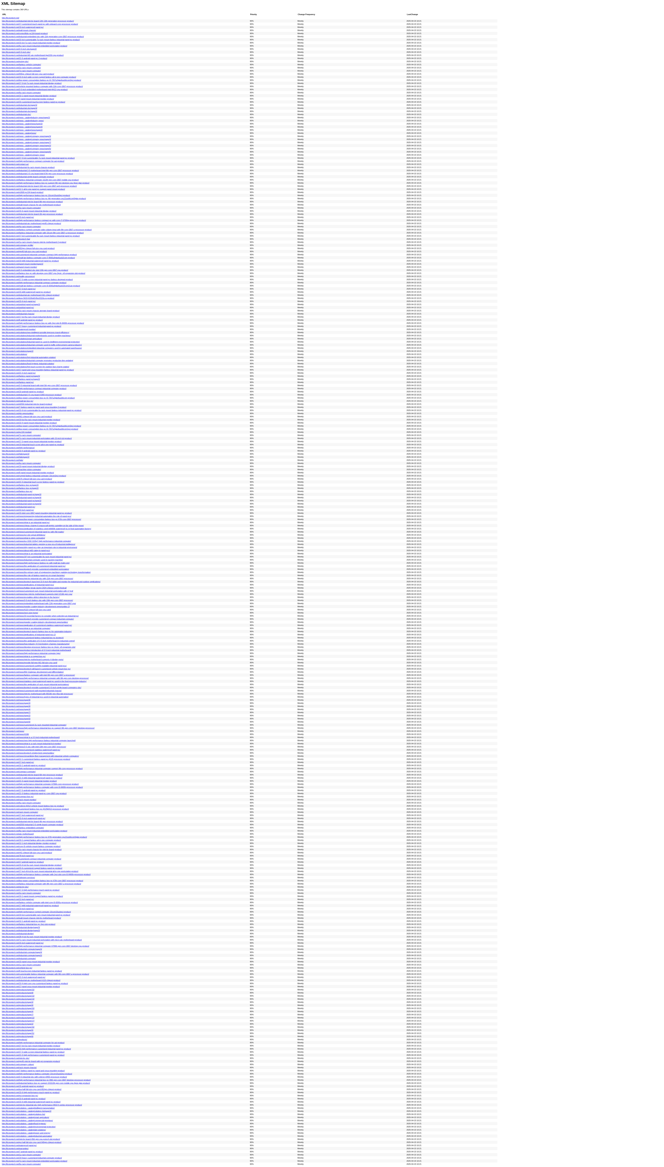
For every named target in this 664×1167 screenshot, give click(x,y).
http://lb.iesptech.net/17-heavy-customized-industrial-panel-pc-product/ (31, 326)
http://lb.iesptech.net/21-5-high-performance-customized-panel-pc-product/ (33, 1055)
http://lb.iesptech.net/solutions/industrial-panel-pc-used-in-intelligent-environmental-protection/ (41, 342)
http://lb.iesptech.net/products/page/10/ (18, 1008)
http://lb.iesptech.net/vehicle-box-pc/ (17, 968)
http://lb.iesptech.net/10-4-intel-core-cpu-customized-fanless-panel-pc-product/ (35, 983)
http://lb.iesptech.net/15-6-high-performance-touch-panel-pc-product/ (30, 1092)
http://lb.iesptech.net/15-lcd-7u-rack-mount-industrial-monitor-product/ (31, 43)
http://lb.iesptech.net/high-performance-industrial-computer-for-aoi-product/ (33, 1043)
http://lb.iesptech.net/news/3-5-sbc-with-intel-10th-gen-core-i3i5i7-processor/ (34, 747)
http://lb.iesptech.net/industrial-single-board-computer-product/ (28, 177)
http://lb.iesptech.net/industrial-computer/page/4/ (22, 952)
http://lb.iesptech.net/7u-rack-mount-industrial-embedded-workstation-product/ (34, 1161)
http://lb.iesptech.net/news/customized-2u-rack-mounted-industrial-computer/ (34, 725)
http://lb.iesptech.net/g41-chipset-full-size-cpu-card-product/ (27, 853)
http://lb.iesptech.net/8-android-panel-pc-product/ (22, 320)
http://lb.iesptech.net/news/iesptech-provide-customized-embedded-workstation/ (35, 569)
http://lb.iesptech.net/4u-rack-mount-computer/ (21, 226)
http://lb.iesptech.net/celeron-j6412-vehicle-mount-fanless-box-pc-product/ (33, 806)
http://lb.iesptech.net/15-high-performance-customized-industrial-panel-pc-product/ (36, 1049)
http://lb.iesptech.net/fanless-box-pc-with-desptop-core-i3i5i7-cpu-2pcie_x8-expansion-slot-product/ (43, 273)
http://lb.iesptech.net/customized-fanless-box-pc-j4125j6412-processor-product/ (35, 809)
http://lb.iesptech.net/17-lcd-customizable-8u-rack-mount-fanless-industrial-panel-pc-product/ (41, 236)
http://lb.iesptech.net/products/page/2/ (17, 1024)
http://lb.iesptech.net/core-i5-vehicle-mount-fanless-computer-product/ (31, 846)
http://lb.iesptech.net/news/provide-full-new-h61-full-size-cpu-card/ (29, 663)
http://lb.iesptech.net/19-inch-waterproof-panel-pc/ (23, 27)
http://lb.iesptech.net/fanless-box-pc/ (17, 491)
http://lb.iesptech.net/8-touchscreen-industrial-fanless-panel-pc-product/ (32, 971)
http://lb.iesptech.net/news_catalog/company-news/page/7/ (26, 142)
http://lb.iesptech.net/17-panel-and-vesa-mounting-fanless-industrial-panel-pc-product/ (38, 370)
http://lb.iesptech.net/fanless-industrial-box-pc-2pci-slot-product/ (28, 924)
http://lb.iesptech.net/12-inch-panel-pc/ (18, 899)
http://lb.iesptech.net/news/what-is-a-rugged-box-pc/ (24, 656)
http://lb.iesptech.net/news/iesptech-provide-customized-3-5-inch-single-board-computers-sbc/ (41, 687)
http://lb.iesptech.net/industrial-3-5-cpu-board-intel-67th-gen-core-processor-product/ (37, 174)
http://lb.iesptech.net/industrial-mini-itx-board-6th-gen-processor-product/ (32, 775)
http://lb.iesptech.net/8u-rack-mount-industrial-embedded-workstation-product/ (34, 831)
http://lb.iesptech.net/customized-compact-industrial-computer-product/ (31, 859)
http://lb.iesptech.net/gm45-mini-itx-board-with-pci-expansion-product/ (31, 1061)
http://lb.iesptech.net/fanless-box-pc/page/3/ (20, 485)
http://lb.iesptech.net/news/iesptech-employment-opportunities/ (28, 753)
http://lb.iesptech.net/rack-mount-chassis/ (19, 1067)
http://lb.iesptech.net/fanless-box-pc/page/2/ (20, 488)
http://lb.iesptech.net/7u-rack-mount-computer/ (21, 71)
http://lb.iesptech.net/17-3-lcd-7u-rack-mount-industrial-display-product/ (32, 83)
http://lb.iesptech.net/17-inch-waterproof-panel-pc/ (23, 815)
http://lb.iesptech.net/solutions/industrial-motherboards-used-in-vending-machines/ (36, 335)
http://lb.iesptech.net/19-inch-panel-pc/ (18, 909)
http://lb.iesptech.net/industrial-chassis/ (18, 314)
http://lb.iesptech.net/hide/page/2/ (15, 457)
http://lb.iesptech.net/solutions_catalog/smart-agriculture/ (25, 1117)
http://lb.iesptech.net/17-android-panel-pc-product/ (23, 862)
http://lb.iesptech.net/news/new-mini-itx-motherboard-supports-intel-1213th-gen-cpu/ (37, 594)
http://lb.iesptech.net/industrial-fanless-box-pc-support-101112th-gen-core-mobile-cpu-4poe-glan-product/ (46, 1083)
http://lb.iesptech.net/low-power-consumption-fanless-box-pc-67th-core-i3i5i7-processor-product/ (42, 881)
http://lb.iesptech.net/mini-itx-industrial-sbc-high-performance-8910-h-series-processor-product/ (42, 1105)
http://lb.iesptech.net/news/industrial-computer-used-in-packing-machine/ (32, 560)
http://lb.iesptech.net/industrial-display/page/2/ (21, 930)
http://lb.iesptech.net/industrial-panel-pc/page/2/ (21, 501)
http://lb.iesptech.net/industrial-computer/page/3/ (22, 949)
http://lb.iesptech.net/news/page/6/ (16, 722)
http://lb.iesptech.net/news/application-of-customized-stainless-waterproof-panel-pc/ (37, 625)
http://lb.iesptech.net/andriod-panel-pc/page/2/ (21, 304)
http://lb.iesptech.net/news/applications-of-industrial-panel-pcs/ (28, 585)
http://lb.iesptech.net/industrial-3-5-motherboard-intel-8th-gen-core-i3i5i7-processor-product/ (40, 170)
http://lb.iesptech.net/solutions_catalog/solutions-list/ (23, 1114)
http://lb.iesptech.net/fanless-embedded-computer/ (23, 828)
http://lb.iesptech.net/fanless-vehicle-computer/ (21, 65)
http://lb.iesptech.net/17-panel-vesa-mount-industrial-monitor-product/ (31, 986)
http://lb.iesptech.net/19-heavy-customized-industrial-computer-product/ (32, 1158)
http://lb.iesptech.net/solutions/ (14, 354)
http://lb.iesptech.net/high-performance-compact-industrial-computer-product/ (34, 388)
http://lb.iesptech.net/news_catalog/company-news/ (23, 155)
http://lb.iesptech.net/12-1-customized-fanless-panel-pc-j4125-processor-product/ (36, 759)
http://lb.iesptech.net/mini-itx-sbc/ (15, 1058)
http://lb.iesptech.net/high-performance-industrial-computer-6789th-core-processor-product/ (40, 784)
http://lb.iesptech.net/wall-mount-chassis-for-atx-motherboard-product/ (31, 205)
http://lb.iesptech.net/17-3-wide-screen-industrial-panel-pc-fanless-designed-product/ (37, 279)
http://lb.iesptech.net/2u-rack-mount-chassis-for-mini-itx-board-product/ (32, 849)
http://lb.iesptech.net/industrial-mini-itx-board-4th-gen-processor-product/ (32, 821)
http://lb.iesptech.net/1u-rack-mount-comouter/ (21, 965)
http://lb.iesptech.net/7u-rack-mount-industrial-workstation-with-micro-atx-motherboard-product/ (42, 940)
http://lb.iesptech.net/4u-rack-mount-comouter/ (21, 208)
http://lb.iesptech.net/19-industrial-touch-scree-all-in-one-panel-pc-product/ (33, 445)
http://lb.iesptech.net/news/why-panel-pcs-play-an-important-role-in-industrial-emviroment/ (39, 547)
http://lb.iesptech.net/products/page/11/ (18, 1033)
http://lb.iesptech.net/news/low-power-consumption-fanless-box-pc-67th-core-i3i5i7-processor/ (41, 519)
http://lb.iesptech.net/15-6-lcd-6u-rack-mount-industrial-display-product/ (32, 865)
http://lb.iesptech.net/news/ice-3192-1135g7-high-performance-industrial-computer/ (36, 541)
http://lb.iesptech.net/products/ (14, 1039)
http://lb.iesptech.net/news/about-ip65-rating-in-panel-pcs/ (26, 550)
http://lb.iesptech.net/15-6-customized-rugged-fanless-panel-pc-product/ (32, 868)
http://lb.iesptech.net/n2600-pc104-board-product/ (22, 192)
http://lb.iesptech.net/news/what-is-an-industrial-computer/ (26, 628)
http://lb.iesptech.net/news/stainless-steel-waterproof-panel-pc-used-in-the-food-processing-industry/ (44, 681)
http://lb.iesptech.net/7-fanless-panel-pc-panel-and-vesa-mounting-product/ (33, 1071)
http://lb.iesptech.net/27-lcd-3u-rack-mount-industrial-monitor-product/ (31, 1046)
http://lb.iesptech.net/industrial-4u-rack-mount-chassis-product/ (28, 167)
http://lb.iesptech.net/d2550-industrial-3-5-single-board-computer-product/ (32, 825)
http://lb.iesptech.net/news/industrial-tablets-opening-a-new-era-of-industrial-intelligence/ (38, 544)
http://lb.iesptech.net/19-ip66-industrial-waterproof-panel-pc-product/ (30, 261)
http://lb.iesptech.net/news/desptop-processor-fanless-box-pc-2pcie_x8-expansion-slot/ (38, 647)
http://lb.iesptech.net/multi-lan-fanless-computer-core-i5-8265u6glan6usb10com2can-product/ (41, 286)
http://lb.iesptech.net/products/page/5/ (17, 1030)
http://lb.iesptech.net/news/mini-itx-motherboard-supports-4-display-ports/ (32, 659)
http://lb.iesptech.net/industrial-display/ (18, 934)
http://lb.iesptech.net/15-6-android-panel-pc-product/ (23, 1099)
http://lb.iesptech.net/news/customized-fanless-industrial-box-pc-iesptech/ (33, 638)
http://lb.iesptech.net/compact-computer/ (19, 772)
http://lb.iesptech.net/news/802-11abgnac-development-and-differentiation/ (33, 672)
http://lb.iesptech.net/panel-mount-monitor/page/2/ (22, 264)
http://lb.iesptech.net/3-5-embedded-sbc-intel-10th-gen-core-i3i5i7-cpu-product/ (35, 270)
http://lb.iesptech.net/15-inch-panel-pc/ (18, 217)
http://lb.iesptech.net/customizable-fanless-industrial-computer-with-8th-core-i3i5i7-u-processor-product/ (45, 974)
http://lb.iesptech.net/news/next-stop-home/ (20, 613)
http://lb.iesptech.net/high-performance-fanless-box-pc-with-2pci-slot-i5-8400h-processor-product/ (43, 323)
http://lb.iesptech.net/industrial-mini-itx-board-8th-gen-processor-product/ (32, 202)
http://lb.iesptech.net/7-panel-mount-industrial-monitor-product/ (28, 99)
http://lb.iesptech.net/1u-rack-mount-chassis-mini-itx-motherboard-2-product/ (34, 242)
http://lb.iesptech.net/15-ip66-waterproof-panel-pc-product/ (26, 292)
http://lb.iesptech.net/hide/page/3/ (15, 454)
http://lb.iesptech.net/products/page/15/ (18, 990)
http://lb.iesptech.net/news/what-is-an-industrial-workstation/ (27, 554)
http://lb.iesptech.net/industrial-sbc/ (16, 114)
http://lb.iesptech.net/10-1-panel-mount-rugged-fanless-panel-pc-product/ (32, 896)
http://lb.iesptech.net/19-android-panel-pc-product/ (23, 392)
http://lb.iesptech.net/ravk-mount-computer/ (20, 812)
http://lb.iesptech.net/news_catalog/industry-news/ (23, 121)
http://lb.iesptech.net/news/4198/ (15, 734)
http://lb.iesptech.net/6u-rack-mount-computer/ (21, 463)
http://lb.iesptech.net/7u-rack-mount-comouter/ (21, 435)
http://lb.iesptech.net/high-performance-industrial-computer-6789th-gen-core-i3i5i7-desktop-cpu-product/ (45, 946)
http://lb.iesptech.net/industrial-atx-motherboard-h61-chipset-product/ (30, 295)
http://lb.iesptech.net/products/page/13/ (18, 996)
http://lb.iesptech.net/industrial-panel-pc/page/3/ (21, 494)
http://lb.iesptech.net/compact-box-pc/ (18, 796)
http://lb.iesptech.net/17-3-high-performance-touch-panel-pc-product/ (30, 890)
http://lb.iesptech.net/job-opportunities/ (18, 413)
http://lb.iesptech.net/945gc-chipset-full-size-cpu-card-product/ (28, 74)
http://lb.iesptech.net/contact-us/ (15, 164)
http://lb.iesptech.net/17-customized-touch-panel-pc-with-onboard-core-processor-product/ (40, 24)
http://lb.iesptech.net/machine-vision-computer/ (21, 469)
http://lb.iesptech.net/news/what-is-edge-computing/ (23, 538)
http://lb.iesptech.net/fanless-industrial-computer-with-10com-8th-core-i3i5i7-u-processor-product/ (43, 233)
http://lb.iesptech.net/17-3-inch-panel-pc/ (19, 289)
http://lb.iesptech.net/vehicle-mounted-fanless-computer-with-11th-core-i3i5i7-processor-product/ (42, 86)
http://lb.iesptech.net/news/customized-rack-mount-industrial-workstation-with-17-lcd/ (37, 591)
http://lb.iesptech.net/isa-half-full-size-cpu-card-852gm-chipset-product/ (31, 1089)
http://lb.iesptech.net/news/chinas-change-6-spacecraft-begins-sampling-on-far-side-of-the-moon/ (43, 525)
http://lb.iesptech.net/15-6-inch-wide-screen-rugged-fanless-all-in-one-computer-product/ (39, 77)
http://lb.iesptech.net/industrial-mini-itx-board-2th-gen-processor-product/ (32, 214)
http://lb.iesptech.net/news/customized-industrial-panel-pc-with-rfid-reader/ (33, 532)
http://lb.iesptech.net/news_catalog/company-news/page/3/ (26, 136)
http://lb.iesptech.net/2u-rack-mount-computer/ (21, 893)
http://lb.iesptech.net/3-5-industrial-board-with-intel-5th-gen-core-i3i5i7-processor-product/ (39, 385)
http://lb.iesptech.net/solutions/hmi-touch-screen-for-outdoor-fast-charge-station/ (35, 367)
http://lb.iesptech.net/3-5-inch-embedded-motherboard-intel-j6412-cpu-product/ (35, 89)
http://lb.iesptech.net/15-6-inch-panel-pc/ (19, 301)
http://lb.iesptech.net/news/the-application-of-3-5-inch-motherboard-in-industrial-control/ (38, 641)
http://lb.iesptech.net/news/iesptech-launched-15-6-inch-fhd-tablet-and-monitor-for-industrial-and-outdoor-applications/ (51, 582)
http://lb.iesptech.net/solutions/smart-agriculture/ (22, 339)
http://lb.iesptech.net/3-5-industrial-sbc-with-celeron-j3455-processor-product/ (34, 1077)
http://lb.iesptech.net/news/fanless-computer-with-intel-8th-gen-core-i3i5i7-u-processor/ (38, 675)
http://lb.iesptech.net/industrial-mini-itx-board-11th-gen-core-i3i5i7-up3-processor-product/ (39, 186)
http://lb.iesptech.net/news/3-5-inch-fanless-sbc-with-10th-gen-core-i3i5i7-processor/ (37, 600)
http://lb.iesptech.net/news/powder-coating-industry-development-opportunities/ (35, 622)
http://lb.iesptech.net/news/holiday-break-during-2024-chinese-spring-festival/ (34, 588)
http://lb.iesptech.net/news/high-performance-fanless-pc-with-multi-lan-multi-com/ (36, 563)
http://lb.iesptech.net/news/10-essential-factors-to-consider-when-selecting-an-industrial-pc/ (40, 616)
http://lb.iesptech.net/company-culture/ (18, 1064)
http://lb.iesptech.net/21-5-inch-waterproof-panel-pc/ (23, 977)
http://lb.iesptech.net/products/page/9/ (17, 1005)
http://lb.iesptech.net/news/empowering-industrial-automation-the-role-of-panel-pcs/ (36, 516)
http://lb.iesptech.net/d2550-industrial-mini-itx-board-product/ (27, 404)
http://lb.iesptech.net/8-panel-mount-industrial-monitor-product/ (28, 473)
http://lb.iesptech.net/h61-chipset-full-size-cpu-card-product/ (27, 416)
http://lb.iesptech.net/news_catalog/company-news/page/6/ (26, 152)
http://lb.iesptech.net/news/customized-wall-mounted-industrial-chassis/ (32, 691)
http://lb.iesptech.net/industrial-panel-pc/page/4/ (21, 497)
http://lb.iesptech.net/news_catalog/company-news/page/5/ (26, 149)
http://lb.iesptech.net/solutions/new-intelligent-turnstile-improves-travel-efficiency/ (35, 332)
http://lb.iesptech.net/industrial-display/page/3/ (21, 927)
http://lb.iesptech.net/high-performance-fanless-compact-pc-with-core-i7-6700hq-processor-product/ (44, 220)
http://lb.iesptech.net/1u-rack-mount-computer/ (21, 1155)
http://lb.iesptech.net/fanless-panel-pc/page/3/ (21, 376)
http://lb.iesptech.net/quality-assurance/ (18, 276)
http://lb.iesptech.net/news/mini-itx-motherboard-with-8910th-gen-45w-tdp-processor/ (37, 694)
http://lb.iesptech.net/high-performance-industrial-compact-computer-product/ (34, 283)
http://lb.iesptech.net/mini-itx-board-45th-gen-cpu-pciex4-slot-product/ (31, 1139)
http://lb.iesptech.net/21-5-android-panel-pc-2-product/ (24, 58)
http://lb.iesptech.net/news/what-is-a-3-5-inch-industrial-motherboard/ (31, 737)
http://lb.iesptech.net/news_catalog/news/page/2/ (22, 130)
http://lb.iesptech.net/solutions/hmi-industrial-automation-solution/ (29, 357)
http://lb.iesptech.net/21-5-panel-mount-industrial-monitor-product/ (29, 781)
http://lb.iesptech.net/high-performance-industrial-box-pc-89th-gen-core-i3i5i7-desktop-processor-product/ (46, 1080)
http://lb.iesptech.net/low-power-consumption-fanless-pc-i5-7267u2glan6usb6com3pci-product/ (41, 426)
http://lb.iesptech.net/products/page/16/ (18, 1027)
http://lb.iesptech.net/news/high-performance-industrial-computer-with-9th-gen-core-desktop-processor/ (45, 678)
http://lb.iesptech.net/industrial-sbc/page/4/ (19, 108)
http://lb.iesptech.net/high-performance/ (18, 448)
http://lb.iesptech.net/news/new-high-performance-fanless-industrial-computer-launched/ (39, 740)
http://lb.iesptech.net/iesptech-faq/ (16, 239)
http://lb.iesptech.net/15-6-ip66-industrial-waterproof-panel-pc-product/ (31, 1102)
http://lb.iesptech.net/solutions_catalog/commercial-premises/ (27, 1120)
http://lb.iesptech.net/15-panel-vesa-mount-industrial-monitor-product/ (31, 962)
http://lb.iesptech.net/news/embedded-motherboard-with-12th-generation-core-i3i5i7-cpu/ (39, 603)
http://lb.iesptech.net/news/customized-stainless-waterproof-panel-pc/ (31, 750)
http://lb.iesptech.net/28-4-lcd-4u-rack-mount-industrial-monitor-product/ (32, 937)
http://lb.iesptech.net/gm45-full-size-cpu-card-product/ (24, 251)
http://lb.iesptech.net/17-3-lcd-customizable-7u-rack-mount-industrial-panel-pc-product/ (38, 158)
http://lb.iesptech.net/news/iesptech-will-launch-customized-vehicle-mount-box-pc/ (36, 669)
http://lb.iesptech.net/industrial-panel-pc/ (18, 507)
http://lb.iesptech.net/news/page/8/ (16, 700)
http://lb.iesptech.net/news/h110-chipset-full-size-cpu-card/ (26, 610)
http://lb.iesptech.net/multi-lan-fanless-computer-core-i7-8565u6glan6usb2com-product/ (38, 258)
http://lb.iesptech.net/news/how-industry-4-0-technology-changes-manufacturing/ (36, 644)
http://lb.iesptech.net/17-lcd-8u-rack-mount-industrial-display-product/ (31, 317)
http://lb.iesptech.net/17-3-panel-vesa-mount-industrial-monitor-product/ (32, 441)
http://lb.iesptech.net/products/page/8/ (17, 993)
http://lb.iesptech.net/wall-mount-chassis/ (19, 30)
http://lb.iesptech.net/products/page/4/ (17, 1011)
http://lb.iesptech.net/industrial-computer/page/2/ (22, 955)
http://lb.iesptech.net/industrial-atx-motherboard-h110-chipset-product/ (31, 980)
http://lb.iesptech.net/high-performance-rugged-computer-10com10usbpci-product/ (36, 912)
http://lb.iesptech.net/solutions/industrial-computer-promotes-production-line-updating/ (37, 360)
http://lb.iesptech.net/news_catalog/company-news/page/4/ (26, 139)
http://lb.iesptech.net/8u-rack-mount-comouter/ (21, 1164)
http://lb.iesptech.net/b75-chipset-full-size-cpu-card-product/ (27, 479)
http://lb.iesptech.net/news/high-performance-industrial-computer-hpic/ (31, 653)
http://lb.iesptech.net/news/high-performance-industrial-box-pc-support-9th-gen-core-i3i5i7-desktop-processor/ (48, 728)
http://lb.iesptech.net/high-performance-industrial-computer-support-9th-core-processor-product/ (42, 768)
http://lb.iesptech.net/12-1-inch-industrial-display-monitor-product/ (29, 843)
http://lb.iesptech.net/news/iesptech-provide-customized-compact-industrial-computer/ (38, 619)
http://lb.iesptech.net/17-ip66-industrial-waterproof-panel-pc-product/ (30, 905)
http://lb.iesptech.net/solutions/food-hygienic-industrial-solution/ (28, 364)
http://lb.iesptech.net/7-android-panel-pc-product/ (22, 1152)
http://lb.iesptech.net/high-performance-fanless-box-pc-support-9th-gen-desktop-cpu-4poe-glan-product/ (45, 183)
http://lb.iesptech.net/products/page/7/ (17, 1015)
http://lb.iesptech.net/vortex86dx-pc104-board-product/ (25, 33)
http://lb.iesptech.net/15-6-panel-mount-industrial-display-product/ (29, 211)
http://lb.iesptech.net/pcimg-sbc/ (15, 61)
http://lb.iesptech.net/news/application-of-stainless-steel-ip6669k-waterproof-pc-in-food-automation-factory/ (46, 529)
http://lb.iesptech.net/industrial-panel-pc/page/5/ (21, 504)
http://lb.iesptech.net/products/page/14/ (18, 999)
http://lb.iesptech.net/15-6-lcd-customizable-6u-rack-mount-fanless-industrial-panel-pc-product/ (41, 410)
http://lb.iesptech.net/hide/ (12, 460)
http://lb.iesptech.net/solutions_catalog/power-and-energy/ (26, 1133)
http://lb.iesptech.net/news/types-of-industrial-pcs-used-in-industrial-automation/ (35, 697)
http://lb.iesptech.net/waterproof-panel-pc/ (19, 1145)
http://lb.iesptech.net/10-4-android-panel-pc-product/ (23, 451)
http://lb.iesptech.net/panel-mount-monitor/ (19, 267)
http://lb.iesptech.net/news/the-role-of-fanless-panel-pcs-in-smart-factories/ (33, 575)
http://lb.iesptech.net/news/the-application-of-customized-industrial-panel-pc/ (34, 566)
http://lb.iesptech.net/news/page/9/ (16, 706)
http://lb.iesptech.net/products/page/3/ (17, 1002)
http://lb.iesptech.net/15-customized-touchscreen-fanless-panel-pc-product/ (33, 102)
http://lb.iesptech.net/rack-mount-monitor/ (19, 800)
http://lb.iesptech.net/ (10, 18)
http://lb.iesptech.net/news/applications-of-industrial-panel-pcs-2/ (29, 635)
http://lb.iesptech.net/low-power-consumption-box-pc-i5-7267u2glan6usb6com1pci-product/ (40, 429)
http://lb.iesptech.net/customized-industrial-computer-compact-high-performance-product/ (39, 255)
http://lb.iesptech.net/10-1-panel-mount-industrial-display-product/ (29, 96)
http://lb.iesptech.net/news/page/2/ (16, 715)
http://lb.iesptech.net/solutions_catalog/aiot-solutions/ (24, 1130)
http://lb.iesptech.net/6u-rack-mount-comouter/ (21, 803)
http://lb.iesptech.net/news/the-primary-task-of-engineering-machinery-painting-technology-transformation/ (46, 572)
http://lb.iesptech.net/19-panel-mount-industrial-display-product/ (28, 466)
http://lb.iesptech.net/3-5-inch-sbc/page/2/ (19, 49)
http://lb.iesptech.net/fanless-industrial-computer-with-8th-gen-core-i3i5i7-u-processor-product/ (41, 884)
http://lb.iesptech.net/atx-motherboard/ (18, 834)
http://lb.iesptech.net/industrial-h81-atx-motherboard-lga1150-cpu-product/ (33, 55)
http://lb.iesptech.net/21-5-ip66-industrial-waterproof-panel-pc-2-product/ (32, 778)
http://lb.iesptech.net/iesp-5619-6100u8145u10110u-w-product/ (28, 298)
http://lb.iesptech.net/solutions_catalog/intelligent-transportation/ (28, 1108)
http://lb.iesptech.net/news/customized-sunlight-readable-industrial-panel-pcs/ (34, 666)
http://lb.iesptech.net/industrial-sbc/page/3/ (19, 105)
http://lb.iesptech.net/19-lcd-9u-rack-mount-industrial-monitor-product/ (31, 420)
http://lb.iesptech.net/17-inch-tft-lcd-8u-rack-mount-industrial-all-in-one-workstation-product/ (40, 871)
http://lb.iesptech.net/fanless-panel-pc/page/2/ (21, 379)
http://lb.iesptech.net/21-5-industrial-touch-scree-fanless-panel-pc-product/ (33, 482)
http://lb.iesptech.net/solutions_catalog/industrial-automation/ (27, 1136)
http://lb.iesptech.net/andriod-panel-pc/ (18, 307)
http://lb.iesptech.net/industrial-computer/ (19, 958)
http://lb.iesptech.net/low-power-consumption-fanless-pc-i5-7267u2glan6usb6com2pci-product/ (41, 80)
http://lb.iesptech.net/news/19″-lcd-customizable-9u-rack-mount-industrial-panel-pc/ (37, 557)
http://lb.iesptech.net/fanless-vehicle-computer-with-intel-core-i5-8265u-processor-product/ (40, 902)
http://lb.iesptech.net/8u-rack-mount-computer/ (21, 93)
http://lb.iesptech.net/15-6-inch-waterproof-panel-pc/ (23, 818)
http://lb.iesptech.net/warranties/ (15, 1148)
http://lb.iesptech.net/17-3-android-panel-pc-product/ (23, 790)
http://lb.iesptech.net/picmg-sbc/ (15, 887)
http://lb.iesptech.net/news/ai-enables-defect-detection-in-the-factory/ (30, 597)
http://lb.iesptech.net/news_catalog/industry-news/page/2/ (26, 117)
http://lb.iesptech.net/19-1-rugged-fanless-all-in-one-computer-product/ (31, 840)
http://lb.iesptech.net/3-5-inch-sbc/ (16, 52)
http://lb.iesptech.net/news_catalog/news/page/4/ (22, 127)
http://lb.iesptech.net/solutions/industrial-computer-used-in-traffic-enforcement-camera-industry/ (42, 345)
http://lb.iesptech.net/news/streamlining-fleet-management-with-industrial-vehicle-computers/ (40, 756)
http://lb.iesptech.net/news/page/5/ (16, 719)
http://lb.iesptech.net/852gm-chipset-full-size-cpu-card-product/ (28, 248)
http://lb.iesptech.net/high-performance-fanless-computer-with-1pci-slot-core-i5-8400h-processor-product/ (46, 874)
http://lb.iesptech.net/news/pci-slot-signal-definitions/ (23, 535)
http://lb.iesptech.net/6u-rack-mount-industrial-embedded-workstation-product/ (34, 46)
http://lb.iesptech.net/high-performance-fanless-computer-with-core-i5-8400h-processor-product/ (42, 787)
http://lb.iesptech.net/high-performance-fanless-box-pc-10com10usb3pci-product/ (36, 195)
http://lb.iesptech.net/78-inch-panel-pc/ (18, 856)
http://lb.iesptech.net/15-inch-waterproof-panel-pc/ (23, 943)
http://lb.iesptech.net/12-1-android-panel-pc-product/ (23, 921)
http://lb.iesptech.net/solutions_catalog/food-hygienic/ (24, 1124)
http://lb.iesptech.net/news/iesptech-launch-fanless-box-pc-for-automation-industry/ (37, 631)
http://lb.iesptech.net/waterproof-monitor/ (19, 329)
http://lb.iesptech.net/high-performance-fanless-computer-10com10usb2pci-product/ (37, 1074)
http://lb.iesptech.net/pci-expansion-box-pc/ (20, 1095)
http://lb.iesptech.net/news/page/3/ (16, 703)
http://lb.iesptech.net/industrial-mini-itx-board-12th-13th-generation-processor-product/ (38, 21)
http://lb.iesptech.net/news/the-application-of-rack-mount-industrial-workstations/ (35, 684)
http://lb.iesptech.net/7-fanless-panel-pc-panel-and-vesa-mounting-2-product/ (34, 407)
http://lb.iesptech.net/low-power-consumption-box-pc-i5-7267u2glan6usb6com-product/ (38, 398)
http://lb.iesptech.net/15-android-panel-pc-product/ (23, 1086)
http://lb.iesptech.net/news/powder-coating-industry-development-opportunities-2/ (36, 606)
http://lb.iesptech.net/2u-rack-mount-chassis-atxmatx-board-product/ (30, 311)
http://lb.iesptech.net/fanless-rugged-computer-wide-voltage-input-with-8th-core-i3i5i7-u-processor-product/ (47, 230)
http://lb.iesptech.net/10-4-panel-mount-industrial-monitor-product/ (29, 423)
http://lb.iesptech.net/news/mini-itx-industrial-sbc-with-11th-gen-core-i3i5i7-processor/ (37, 578)
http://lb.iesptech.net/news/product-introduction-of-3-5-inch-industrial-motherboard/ (36, 650)
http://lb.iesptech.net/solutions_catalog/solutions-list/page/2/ (26, 1111)
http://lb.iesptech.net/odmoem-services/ (18, 877)
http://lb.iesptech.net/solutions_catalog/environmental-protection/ (29, 1127)
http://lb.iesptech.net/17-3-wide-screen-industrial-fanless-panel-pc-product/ (33, 1052)
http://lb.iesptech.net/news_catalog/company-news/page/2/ (26, 145)
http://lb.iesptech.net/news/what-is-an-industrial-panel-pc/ (26, 522)
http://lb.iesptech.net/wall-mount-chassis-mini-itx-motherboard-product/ (31, 918)
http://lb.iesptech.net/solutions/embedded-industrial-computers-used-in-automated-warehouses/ (42, 348)
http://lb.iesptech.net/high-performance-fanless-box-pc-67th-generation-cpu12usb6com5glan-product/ (44, 837)
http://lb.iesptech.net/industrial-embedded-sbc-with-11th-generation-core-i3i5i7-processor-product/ (43, 36)
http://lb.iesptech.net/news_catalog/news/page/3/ (22, 124)
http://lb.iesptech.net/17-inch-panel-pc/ (18, 762)
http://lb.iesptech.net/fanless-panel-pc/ (18, 382)
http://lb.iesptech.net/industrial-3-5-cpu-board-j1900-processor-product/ (32, 395)
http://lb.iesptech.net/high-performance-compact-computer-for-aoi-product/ (33, 161)
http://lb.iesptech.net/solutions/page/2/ (17, 351)
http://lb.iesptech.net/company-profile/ (17, 245)
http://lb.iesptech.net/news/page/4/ (16, 709)
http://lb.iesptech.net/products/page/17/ (18, 1021)
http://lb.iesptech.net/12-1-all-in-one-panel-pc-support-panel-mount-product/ (33, 189)
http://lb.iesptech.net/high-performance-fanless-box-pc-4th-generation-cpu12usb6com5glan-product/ (44, 198)
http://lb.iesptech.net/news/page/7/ (16, 712)
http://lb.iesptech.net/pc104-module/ (17, 432)
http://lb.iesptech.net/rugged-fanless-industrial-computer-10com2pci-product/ (34, 476)
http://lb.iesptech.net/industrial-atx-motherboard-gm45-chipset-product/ (31, 223)
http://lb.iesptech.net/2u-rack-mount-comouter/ (21, 68)
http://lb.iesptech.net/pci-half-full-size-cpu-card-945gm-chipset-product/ (31, 1142)
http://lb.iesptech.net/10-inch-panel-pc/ (18, 510)
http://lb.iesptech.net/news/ (13, 731)
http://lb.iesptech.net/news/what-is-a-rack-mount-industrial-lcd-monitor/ (31, 744)
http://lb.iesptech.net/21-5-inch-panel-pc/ (19, 373)
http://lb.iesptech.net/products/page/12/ (18, 1018)
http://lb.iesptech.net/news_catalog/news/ (19, 133)
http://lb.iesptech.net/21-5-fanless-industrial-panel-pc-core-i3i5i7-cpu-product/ (34, 793)
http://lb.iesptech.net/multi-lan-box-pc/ (17, 401)
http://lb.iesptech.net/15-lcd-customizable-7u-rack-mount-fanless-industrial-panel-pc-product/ (41, 40)
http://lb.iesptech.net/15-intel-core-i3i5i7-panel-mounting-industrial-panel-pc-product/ (37, 513)
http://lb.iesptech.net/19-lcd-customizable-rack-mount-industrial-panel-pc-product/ (36, 915)
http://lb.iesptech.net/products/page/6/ (17, 1036)
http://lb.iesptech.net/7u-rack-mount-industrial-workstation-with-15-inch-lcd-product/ (37, 438)
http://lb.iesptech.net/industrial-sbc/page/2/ (19, 111)
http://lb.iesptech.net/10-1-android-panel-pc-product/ (23, 765)
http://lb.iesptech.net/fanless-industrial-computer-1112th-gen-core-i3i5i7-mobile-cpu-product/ (40, 180)
